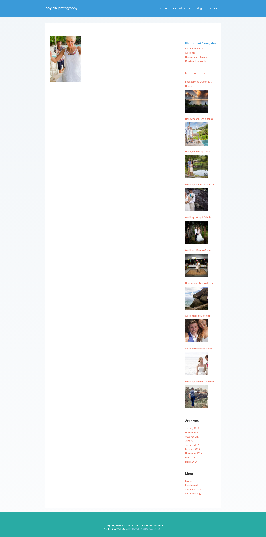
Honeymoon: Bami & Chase (199, 282)
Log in (188, 481)
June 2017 (190, 440)
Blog (199, 8)
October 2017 (192, 436)
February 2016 (192, 449)
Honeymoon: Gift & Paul (197, 151)
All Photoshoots (194, 48)
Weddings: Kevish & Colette (199, 184)
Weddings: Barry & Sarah (197, 315)
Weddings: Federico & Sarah (199, 381)
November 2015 (193, 453)
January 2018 (192, 428)
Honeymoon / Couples (197, 56)
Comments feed (193, 489)
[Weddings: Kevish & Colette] (196, 199)
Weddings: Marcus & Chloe (198, 348)
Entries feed (191, 485)
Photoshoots (180, 8)
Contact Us (214, 8)
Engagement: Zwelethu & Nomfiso (198, 83)
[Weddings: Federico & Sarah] (196, 396)
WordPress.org (193, 493)
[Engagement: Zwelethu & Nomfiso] (196, 101)
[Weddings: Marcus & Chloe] (196, 363)
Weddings (190, 52)
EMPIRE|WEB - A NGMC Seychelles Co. (145, 528)
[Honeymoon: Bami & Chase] (196, 298)
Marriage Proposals (195, 61)
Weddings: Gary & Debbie (198, 217)
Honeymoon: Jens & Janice (199, 118)
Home (163, 8)
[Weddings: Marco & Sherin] (196, 265)
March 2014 (191, 461)
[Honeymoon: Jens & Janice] (196, 134)
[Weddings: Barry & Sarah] (196, 330)
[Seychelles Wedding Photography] (61, 8)
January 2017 (192, 444)
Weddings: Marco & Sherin (198, 249)
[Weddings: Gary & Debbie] (196, 232)
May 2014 (190, 457)
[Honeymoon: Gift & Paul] (196, 166)
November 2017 (193, 432)
